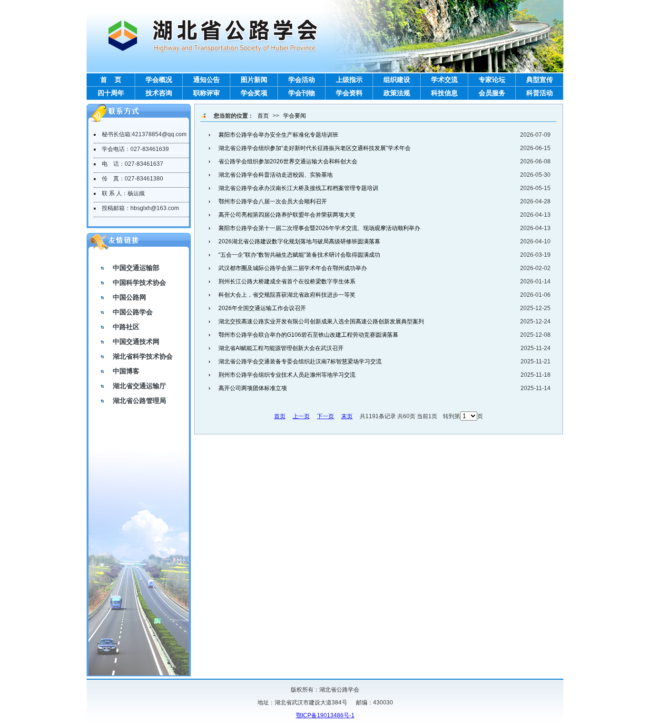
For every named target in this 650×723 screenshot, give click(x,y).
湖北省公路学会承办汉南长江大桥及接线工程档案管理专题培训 (298, 188)
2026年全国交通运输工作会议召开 (262, 308)
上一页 (301, 416)
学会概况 (159, 79)
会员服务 (492, 93)
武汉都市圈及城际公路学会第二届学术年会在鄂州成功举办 (292, 268)
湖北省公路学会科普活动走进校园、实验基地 (275, 174)
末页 (347, 416)
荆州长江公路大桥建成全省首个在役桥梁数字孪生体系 (286, 281)
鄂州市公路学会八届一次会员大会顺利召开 (272, 201)
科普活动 (539, 93)
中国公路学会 (133, 312)
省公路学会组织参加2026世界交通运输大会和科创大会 (287, 161)
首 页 (110, 79)
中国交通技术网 (136, 341)
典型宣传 (539, 79)
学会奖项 (254, 93)
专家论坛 (492, 79)
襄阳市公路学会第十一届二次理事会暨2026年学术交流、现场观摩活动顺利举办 (319, 228)
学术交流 (444, 79)
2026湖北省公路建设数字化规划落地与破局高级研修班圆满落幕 (299, 241)
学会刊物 (301, 93)
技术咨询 (159, 93)
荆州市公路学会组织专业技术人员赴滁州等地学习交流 (286, 375)
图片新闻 (254, 79)
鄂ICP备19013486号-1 (325, 715)
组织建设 (397, 79)
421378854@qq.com (159, 134)
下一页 (325, 416)
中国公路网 (129, 297)
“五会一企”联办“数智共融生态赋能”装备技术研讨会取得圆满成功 (299, 254)
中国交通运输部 (136, 267)
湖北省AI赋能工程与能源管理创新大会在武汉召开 (281, 348)
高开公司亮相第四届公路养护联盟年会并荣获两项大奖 (286, 214)
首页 (263, 115)
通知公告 (206, 79)
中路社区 (126, 327)
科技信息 (444, 93)
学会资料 (349, 93)
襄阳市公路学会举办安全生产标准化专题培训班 (278, 134)
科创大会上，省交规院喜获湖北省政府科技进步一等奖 (286, 294)
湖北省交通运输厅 (139, 386)
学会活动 (301, 79)
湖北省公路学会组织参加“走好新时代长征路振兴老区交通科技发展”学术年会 (314, 148)
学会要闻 (294, 115)
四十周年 (111, 93)
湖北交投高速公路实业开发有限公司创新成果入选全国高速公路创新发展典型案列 (321, 321)
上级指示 (349, 79)
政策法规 (397, 93)
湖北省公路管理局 (139, 400)
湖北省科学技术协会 (143, 356)
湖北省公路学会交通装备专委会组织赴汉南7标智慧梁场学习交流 (300, 361)
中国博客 (126, 371)
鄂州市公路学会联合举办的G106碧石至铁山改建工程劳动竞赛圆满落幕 (308, 334)
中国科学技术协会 (139, 282)
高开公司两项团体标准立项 (252, 388)
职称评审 (206, 93)
